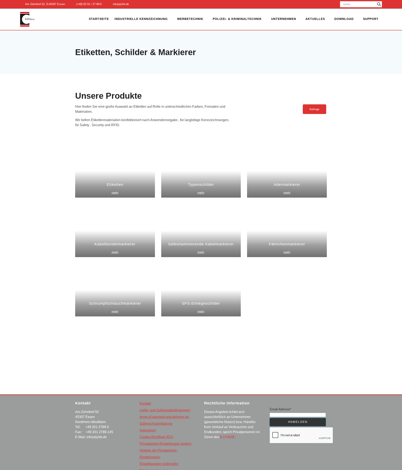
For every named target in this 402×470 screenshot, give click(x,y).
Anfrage (314, 109)
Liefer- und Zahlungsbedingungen (165, 410)
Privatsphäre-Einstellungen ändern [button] (165, 443)
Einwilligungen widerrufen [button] (159, 464)
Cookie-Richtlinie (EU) (156, 437)
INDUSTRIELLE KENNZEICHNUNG (141, 19)
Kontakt (145, 403)
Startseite (99, 19)
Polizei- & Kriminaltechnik (237, 19)
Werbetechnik (190, 19)
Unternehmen (283, 19)
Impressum (148, 430)
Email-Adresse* (280, 409)
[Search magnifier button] (379, 4)
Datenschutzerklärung (156, 423)
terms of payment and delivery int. (164, 417)
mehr (115, 192)
